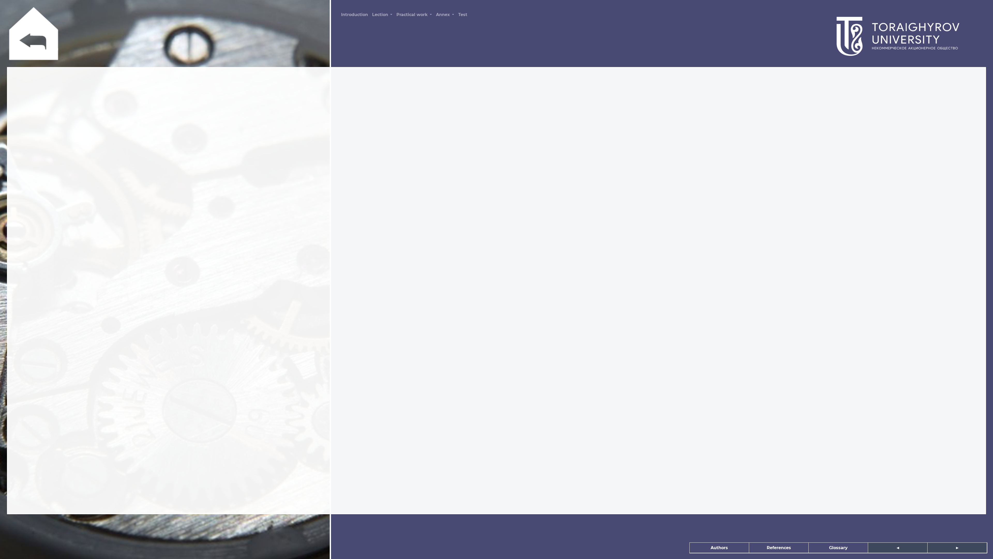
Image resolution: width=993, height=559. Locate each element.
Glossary (838, 547)
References (779, 547)
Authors (719, 547)
